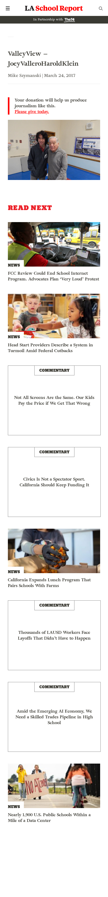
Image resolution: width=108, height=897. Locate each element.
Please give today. (32, 112)
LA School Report (54, 8)
